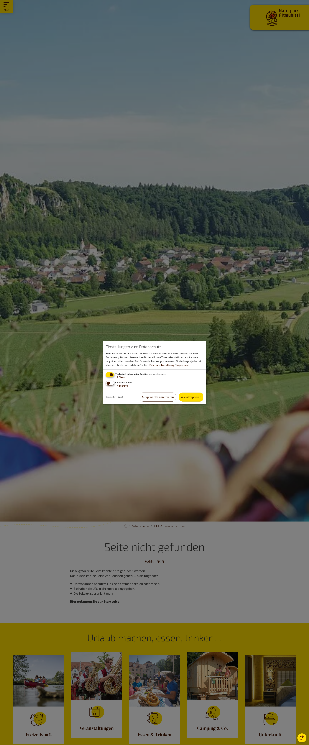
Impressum (182, 364)
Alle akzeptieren (191, 397)
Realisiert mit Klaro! (114, 397)
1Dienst (120, 377)
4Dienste (121, 385)
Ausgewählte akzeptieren (158, 397)
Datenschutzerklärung (161, 364)
